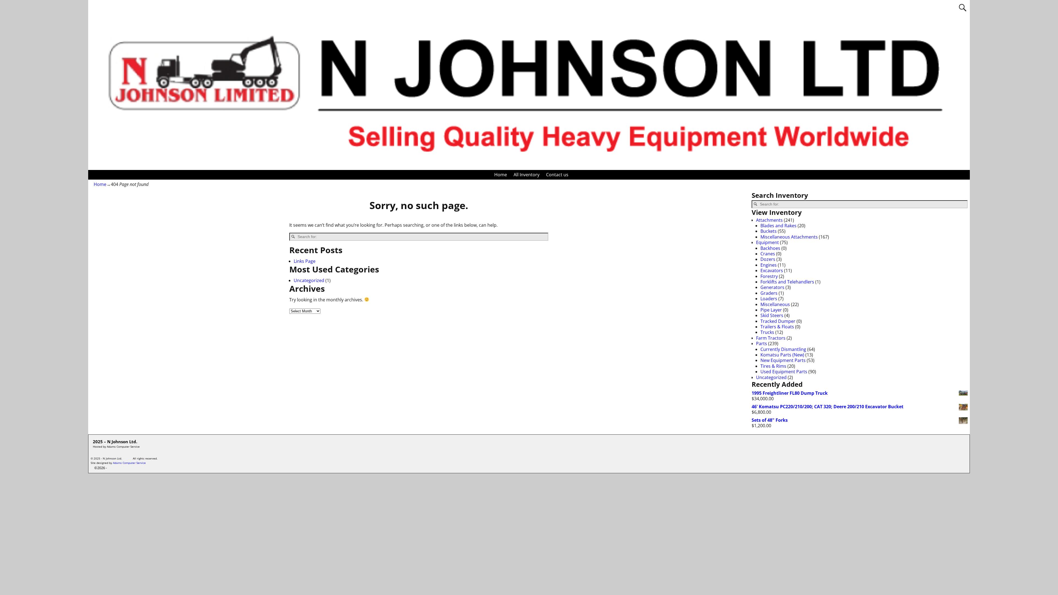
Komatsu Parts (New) (782, 355)
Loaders (768, 299)
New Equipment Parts (783, 360)
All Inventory (526, 175)
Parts (761, 343)
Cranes (767, 254)
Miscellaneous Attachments (789, 237)
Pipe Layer (771, 310)
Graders (769, 293)
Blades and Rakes (778, 226)
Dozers (767, 259)
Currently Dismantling (783, 349)
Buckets (768, 231)
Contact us (557, 175)
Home (500, 175)
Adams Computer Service (129, 463)
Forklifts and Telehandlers (787, 282)
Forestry (769, 276)
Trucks (767, 332)
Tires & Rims (773, 366)
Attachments (769, 220)
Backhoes (770, 248)
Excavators (771, 270)
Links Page (304, 261)
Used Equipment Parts (783, 372)
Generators (772, 287)
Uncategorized (309, 280)
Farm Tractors (771, 338)
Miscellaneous (775, 304)
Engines (768, 265)
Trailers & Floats (777, 327)
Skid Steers (771, 315)
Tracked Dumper (777, 321)
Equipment (767, 242)
